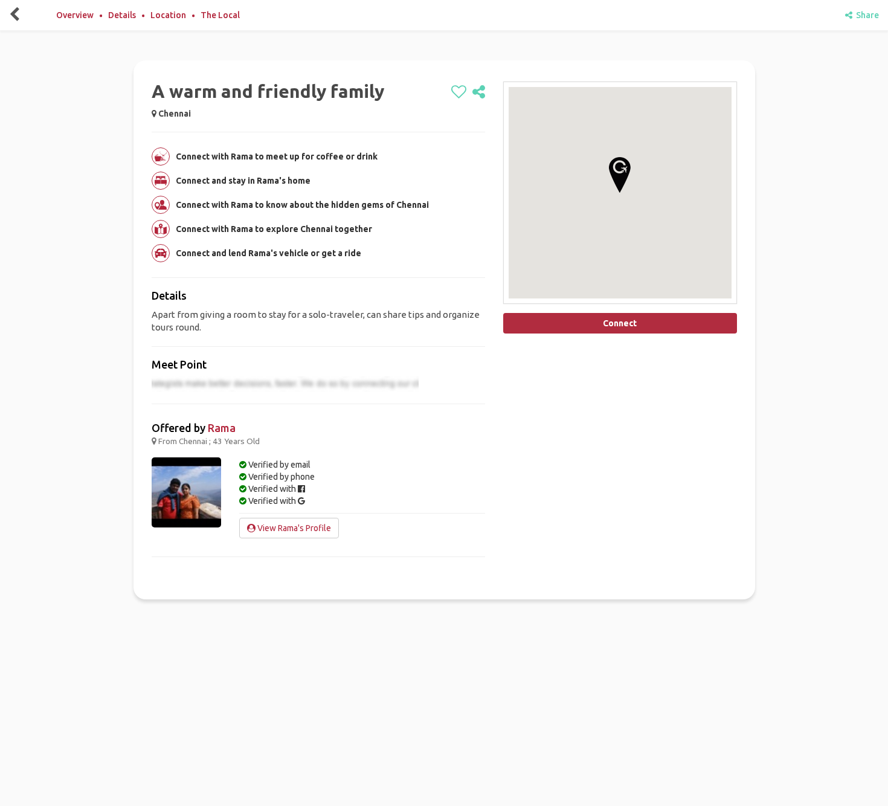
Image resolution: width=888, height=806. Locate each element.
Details (122, 15)
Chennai (174, 113)
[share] (478, 92)
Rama (222, 428)
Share (865, 15)
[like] (458, 92)
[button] (620, 175)
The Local (220, 15)
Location (168, 15)
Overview (75, 15)
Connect (620, 323)
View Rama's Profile (293, 528)
